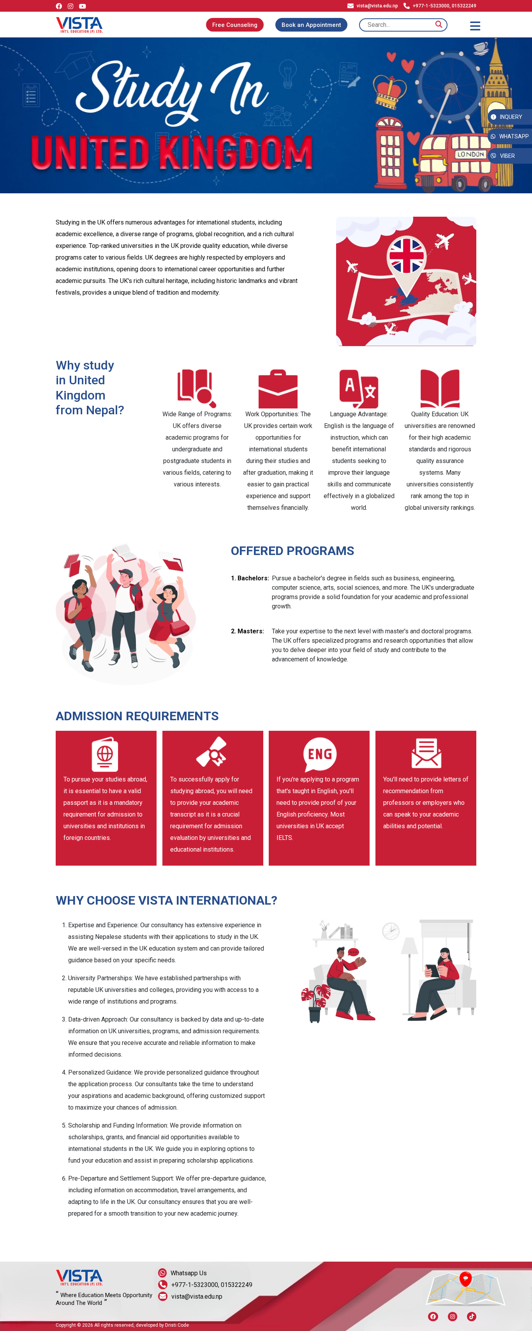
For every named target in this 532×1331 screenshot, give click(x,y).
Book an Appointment (311, 24)
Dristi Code (177, 1325)
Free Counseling (234, 24)
